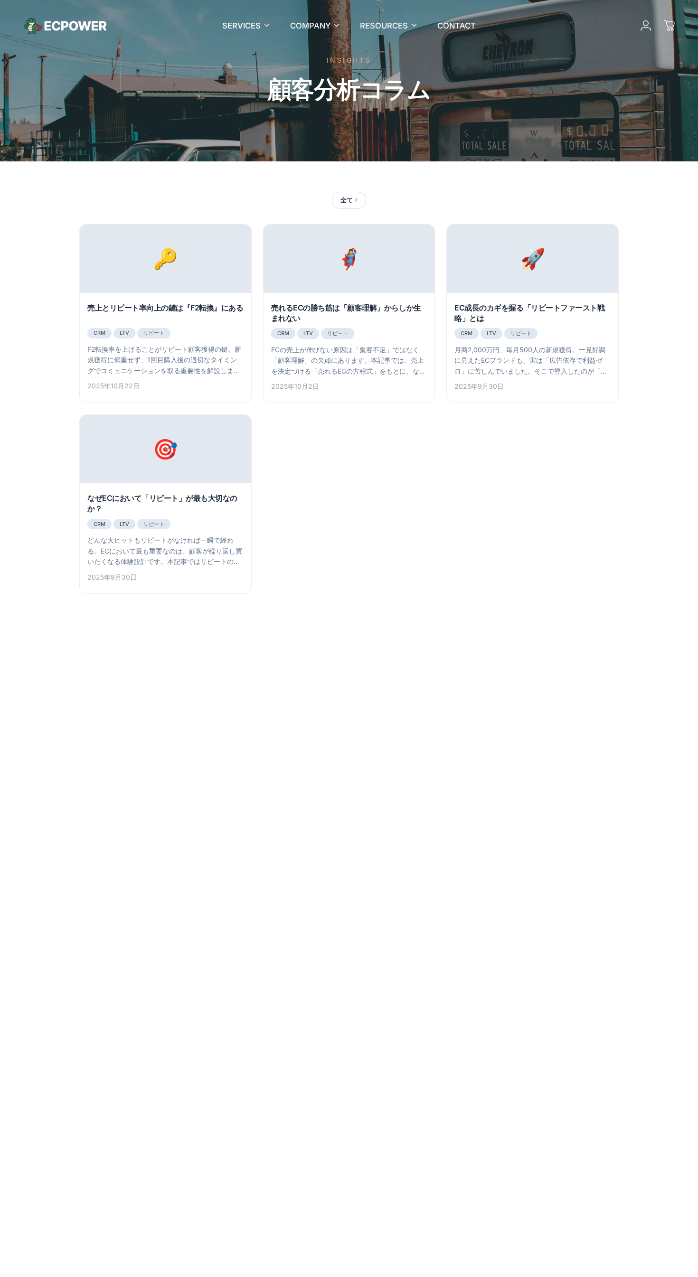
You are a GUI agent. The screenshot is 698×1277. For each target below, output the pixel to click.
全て (349, 200)
